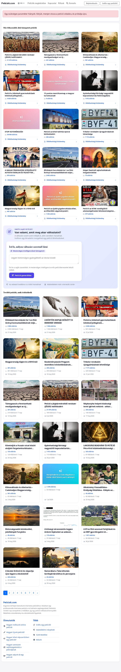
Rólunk (61, 3)
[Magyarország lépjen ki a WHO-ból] (21, 202)
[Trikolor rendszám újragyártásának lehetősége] (99, 126)
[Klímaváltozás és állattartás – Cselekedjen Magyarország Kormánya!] (99, 49)
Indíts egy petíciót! (110, 3)
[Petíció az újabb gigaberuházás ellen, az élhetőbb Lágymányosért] (60, 203)
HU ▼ (22, 3)
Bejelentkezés (91, 3)
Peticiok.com (8, 3)
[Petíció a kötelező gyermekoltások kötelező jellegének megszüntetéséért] (21, 88)
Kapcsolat (52, 3)
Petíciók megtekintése (37, 3)
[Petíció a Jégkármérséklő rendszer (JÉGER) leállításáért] (21, 49)
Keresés (72, 3)
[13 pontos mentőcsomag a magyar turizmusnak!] (60, 88)
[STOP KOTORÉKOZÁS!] (21, 125)
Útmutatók (9, 620)
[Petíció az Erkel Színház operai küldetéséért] (60, 126)
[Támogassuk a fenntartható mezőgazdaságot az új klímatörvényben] (60, 50)
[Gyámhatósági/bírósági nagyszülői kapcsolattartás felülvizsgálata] (99, 88)
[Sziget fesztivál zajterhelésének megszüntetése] (99, 165)
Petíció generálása (23, 275)
